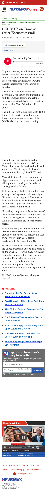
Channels (15, 450)
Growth (36, 22)
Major (14, 22)
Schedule (26, 450)
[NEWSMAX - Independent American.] (23, 9)
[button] (42, 9)
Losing (29, 22)
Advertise (14, 465)
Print (6, 50)
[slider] (17, 447)
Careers (5, 469)
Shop (22, 465)
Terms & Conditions (33, 469)
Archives (36, 465)
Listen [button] (5, 450)
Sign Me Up (37, 370)
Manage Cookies (25, 473)
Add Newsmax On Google (16, 45)
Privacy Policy (16, 469)
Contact (5, 465)
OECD (8, 22)
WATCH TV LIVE (15, 2)
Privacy (5, 374)
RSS (28, 465)
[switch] (9, 447)
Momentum (6, 24)
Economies (21, 22)
